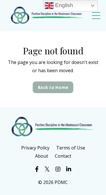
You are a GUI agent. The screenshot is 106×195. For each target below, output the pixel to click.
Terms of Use (70, 148)
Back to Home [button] (53, 87)
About (41, 156)
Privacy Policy (35, 148)
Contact (63, 156)
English (63, 5)
